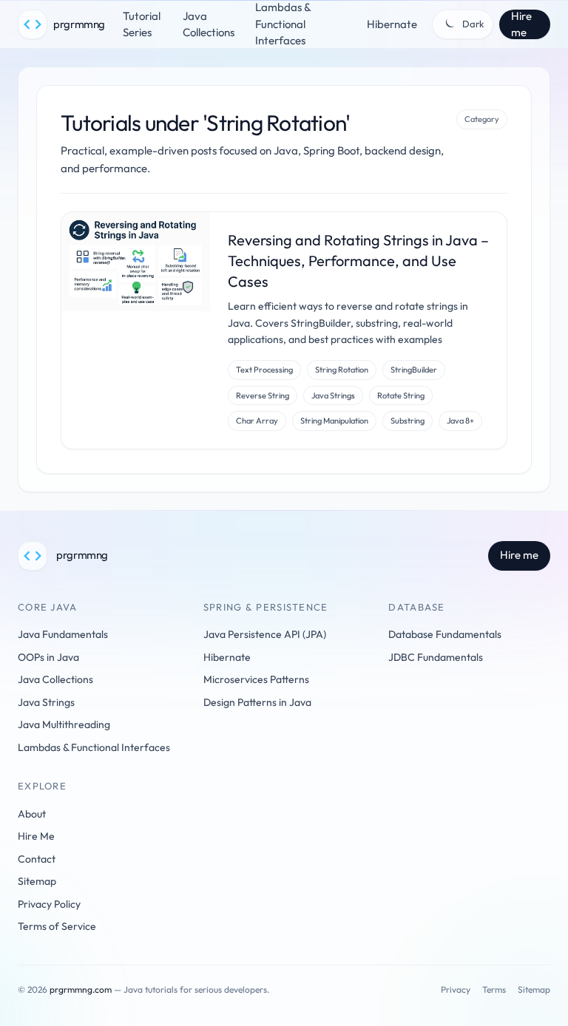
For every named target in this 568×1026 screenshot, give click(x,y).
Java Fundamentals (63, 634)
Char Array (257, 420)
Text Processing (264, 369)
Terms (494, 989)
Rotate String (401, 395)
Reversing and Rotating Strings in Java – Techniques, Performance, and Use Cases (358, 261)
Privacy (455, 989)
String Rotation (341, 369)
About (32, 814)
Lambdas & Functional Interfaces (94, 747)
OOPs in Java (48, 657)
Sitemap (37, 881)
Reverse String (262, 395)
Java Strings (333, 395)
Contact (36, 859)
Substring (407, 420)
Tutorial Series (141, 24)
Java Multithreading (64, 724)
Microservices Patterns (256, 679)
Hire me (521, 24)
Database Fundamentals (444, 634)
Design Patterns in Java (257, 702)
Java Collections (208, 24)
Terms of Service (57, 926)
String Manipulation (334, 420)
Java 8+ (460, 420)
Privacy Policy (49, 904)
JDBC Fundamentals (435, 657)
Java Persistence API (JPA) (264, 634)
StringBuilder (413, 369)
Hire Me (36, 836)
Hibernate (392, 24)
